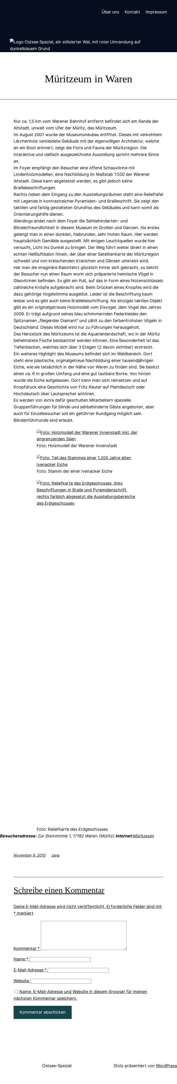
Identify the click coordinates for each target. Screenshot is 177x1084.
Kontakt (132, 11)
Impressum (156, 11)
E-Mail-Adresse (30, 970)
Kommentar (27, 948)
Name (21, 959)
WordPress (166, 1065)
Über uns (110, 11)
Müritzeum (143, 835)
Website (21, 980)
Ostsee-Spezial (56, 1065)
